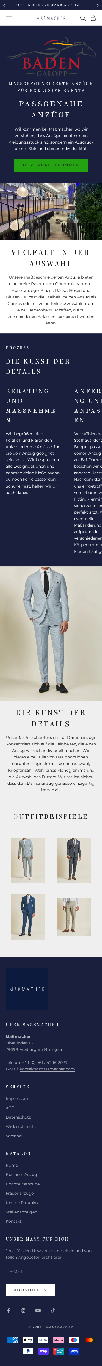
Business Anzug (21, 1174)
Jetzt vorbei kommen (51, 165)
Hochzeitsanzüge (23, 1184)
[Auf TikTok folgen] (53, 1310)
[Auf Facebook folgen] (8, 1310)
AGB (10, 1107)
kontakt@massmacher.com (47, 1069)
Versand (14, 1135)
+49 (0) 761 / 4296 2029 (44, 1062)
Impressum (17, 1098)
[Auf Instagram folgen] (23, 1310)
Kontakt (14, 1221)
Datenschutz (18, 1117)
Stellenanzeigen (21, 1212)
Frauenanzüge (20, 1193)
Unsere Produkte (22, 1202)
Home (12, 1165)
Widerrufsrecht (21, 1126)
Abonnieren (30, 1290)
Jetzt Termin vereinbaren (50, 5)
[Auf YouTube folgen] (38, 1310)
